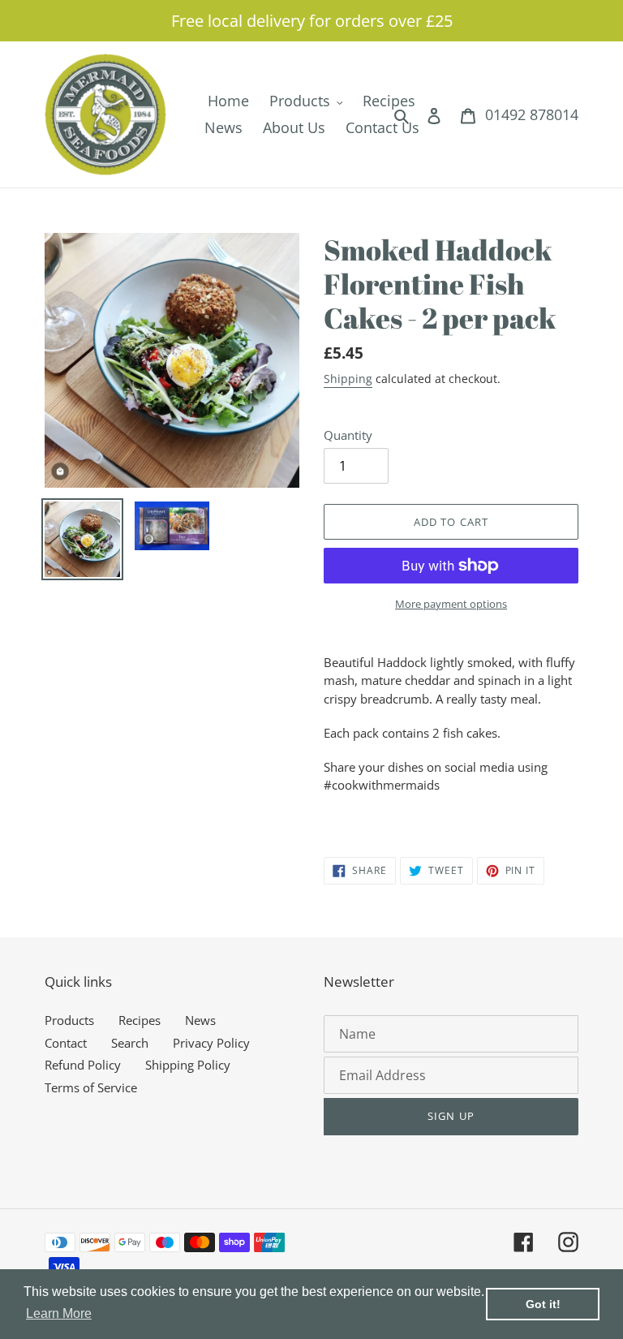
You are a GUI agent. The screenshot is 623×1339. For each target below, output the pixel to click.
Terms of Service (91, 1087)
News (200, 1020)
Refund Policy (83, 1065)
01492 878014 (531, 114)
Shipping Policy (187, 1065)
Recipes (139, 1020)
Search (129, 1043)
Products (69, 1020)
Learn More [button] (59, 1313)
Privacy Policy (211, 1043)
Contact (66, 1043)
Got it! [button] (543, 1304)
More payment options (451, 603)
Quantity (348, 435)
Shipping (348, 378)
